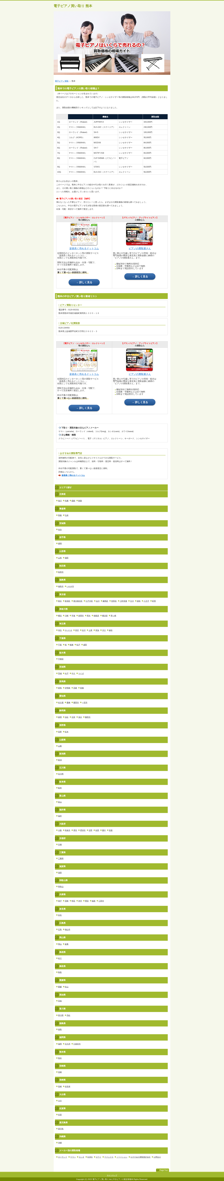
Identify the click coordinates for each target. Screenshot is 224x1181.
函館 (73, 501)
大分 (60, 1101)
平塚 (73, 616)
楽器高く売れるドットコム (84, 248)
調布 (139, 601)
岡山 (60, 944)
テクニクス (108, 1157)
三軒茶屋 (123, 601)
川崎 (66, 616)
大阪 (60, 830)
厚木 (88, 616)
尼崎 (66, 901)
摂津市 (83, 830)
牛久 (73, 673)
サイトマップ (112, 1175)
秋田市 (61, 572)
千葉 (60, 645)
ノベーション (122, 1157)
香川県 (61, 1015)
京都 (60, 844)
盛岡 (60, 543)
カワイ (98, 1157)
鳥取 (60, 972)
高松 (68, 1015)
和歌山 (61, 887)
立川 (132, 601)
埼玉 (60, 630)
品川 (98, 601)
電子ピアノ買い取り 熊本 (73, 6)
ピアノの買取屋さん (140, 248)
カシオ (81, 1157)
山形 (60, 558)
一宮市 (84, 703)
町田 (154, 601)
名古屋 (61, 703)
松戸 (78, 645)
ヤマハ (73, 1157)
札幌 (66, 501)
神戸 (60, 901)
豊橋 (68, 703)
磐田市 (87, 717)
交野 (90, 830)
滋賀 (60, 873)
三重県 (61, 858)
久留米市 (77, 1044)
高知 (60, 1001)
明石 (73, 901)
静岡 (60, 717)
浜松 (66, 717)
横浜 (60, 616)
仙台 (60, 529)
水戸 (66, 673)
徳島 (60, 1029)
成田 (85, 645)
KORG (90, 1157)
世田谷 (114, 601)
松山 (66, 987)
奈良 (60, 915)
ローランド (62, 1157)
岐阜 (60, 788)
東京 (60, 601)
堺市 (75, 830)
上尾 (90, 630)
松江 (60, 958)
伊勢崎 (67, 688)
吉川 (84, 630)
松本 (66, 732)
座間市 (81, 616)
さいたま (68, 630)
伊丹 (80, 901)
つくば (81, 673)
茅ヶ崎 (113, 616)
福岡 (60, 1044)
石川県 (61, 774)
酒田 (66, 558)
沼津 (73, 717)
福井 (60, 816)
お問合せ (157, 1157)
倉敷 (66, 944)
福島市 (61, 586)
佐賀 (60, 1115)
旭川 (60, 501)
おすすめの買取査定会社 (140, 1157)
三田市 (101, 901)
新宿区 (67, 601)
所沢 (77, 630)
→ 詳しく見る (84, 282)
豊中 (104, 830)
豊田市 (76, 703)
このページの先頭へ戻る (162, 1170)
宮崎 (60, 1072)
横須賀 (105, 616)
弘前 (66, 515)
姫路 (93, 901)
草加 (97, 630)
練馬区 (105, 601)
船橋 (71, 645)
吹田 (97, 830)
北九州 (67, 1044)
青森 (60, 515)
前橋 (82, 688)
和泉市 (67, 830)
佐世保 (67, 1086)
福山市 (67, 929)
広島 (60, 929)
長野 (60, 732)
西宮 (87, 901)
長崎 (60, 1086)
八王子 (146, 601)
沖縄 (60, 1143)
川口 (104, 630)
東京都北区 (77, 601)
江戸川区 (89, 601)
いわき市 (70, 586)
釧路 (80, 501)
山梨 (60, 746)
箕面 (111, 830)
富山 (60, 802)
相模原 (96, 616)
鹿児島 (61, 1129)
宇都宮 (61, 659)
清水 (80, 717)
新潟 (60, 760)
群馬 (60, 688)
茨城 (60, 673)
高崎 (75, 688)
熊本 (60, 1058)
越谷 (111, 630)
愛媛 (60, 987)
